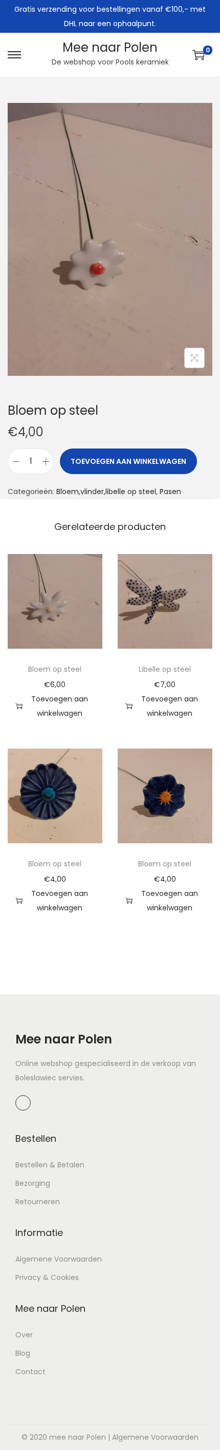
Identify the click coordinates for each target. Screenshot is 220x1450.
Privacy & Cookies (47, 1277)
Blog (22, 1353)
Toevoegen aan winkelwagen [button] (59, 706)
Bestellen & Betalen (49, 1165)
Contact (30, 1372)
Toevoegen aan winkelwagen (128, 461)
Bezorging (32, 1183)
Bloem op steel (54, 669)
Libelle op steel (165, 669)
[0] (198, 55)
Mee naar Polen (110, 47)
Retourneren (37, 1202)
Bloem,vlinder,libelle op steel (106, 491)
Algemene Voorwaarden (58, 1259)
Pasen (170, 491)
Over (24, 1335)
